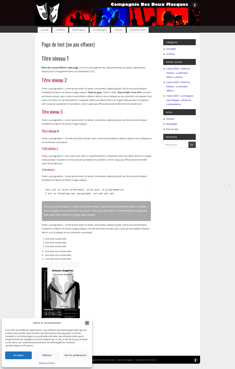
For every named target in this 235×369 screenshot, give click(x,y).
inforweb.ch (151, 359)
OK (190, 144)
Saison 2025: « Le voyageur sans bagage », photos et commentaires (180, 100)
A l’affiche (60, 29)
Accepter (18, 355)
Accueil (44, 29)
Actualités (171, 48)
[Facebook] (194, 6)
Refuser (46, 355)
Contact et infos (138, 29)
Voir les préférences (75, 355)
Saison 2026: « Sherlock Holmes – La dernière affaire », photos (178, 73)
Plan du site (172, 129)
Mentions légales (47, 362)
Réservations (79, 29)
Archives (118, 29)
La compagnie (100, 29)
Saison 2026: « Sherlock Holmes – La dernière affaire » (178, 86)
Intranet (170, 118)
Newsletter (172, 124)
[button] (87, 323)
